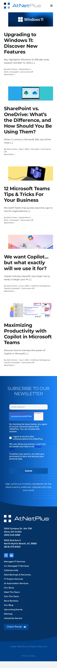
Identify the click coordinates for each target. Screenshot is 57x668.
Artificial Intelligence (40, 286)
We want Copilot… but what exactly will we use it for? (26, 262)
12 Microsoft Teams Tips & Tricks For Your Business (27, 194)
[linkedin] (11, 555)
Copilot (7, 288)
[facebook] (6, 555)
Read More (9, 74)
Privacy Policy (28, 656)
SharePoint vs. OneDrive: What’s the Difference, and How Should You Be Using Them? (28, 120)
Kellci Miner (12, 69)
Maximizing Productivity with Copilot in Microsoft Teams (28, 333)
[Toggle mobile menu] (51, 5)
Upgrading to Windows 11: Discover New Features (21, 43)
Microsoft (14, 72)
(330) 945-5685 (12, 535)
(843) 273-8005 (12, 546)
